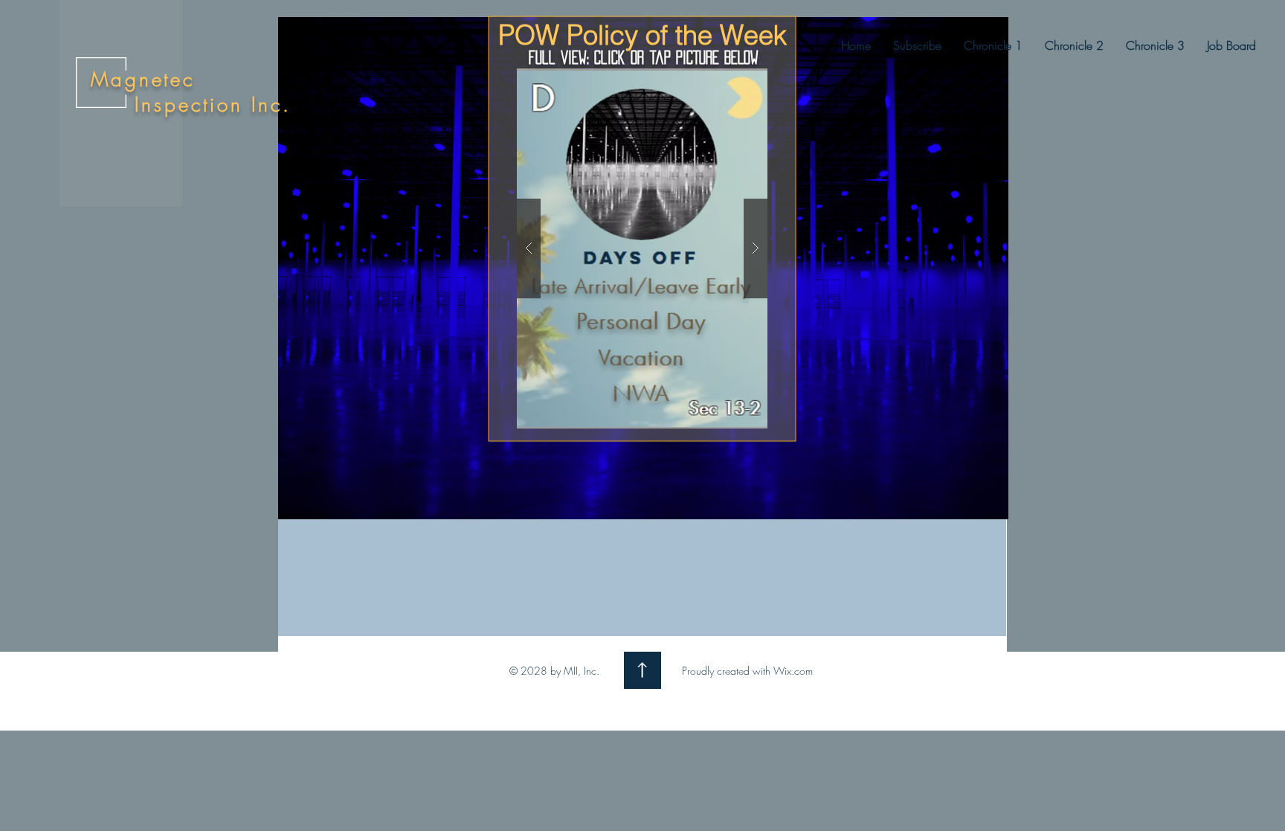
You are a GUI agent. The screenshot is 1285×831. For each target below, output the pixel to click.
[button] (993, 45)
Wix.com (793, 671)
